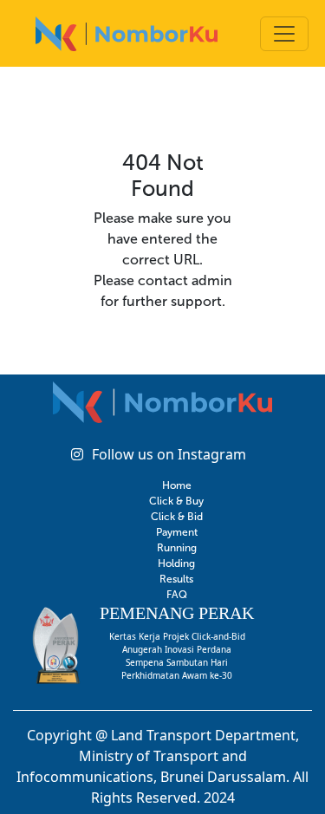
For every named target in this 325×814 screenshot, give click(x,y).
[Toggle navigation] (284, 33)
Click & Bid (177, 517)
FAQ (176, 595)
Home (177, 485)
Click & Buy (176, 501)
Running (177, 548)
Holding (176, 563)
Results (176, 579)
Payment (177, 532)
